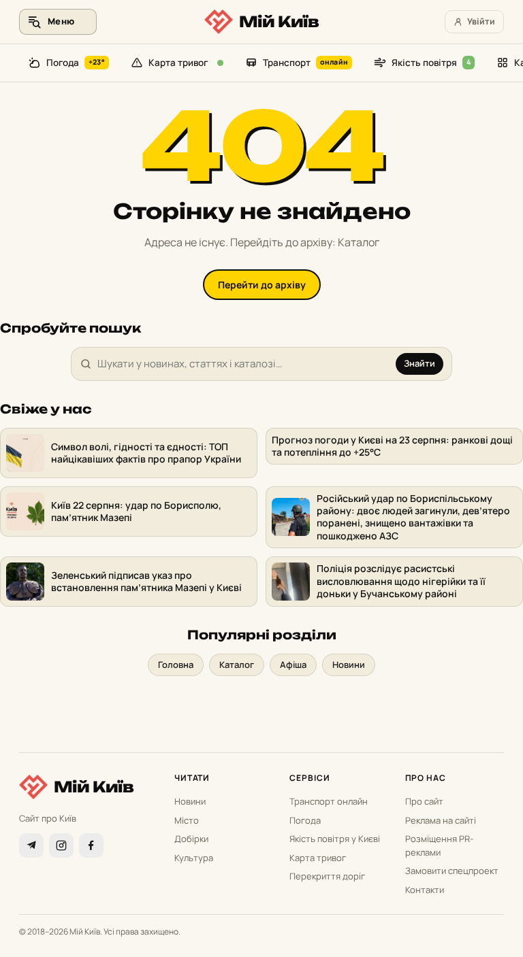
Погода (75, 62)
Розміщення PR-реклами (439, 845)
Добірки (191, 839)
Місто (186, 820)
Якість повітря (431, 62)
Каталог (236, 664)
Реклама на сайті (440, 820)
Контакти (424, 890)
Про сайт (424, 801)
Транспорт (305, 62)
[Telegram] (31, 845)
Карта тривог (178, 62)
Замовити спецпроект (451, 870)
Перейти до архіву (262, 284)
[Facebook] (91, 845)
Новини (348, 664)
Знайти (419, 363)
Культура (193, 858)
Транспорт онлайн (328, 801)
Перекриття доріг (327, 876)
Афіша (293, 664)
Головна (175, 664)
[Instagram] (61, 845)
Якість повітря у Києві (334, 839)
